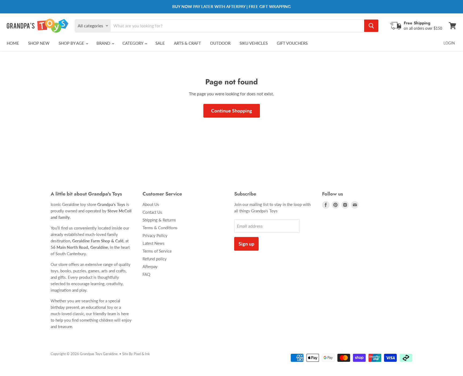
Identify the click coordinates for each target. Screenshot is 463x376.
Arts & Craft (187, 43)
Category (133, 43)
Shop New (39, 43)
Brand (103, 43)
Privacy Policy (155, 235)
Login (449, 43)
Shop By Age (72, 43)
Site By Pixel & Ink (136, 354)
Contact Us (152, 212)
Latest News (154, 243)
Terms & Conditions (160, 227)
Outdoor (220, 43)
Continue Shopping (231, 111)
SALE (160, 43)
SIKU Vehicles (254, 43)
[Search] (371, 26)
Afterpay (150, 266)
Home (13, 43)
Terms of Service (157, 251)
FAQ (146, 274)
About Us (151, 204)
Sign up (246, 244)
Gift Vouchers (292, 43)
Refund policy (155, 258)
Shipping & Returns (159, 219)
